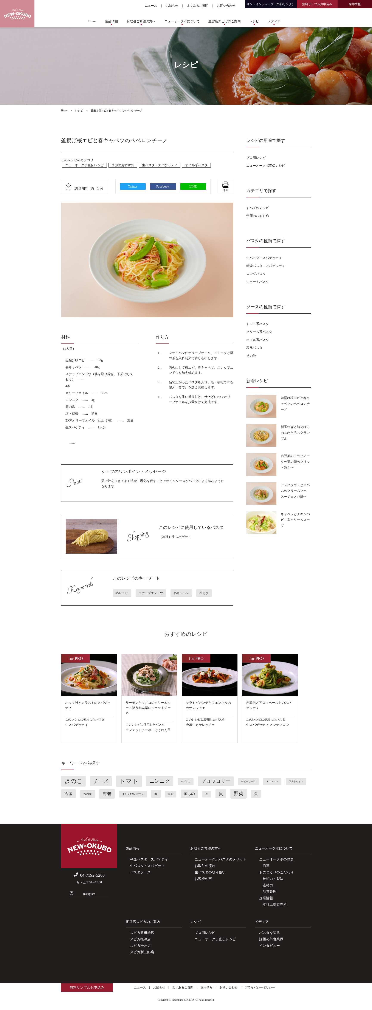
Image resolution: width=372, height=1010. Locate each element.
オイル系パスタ (196, 165)
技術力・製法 (271, 879)
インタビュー (269, 945)
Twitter (132, 186)
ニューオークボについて (182, 21)
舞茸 (170, 794)
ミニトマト (272, 781)
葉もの (189, 794)
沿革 (264, 866)
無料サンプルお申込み (317, 4)
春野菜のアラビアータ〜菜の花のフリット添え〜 (295, 461)
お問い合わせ (226, 5)
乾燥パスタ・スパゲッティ (265, 266)
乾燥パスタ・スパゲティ (149, 859)
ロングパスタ (256, 274)
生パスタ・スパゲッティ (159, 165)
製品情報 (111, 21)
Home (92, 21)
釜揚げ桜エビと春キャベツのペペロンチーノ (295, 403)
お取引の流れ (205, 866)
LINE (193, 186)
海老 (107, 793)
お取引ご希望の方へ (141, 21)
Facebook (162, 186)
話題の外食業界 (271, 939)
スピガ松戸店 (140, 945)
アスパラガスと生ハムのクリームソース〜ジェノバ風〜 (295, 490)
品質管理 (267, 891)
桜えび (204, 593)
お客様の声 (203, 879)
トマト (129, 781)
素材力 (266, 885)
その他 (251, 355)
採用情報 (355, 4)
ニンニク (159, 781)
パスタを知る (269, 933)
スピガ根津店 (140, 939)
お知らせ (172, 5)
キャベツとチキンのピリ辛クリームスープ (295, 519)
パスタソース (140, 872)
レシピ (254, 21)
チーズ (100, 781)
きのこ (73, 781)
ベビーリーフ (248, 781)
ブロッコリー (216, 781)
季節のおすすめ (123, 165)
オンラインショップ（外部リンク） (271, 4)
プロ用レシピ (256, 157)
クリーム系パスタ (259, 332)
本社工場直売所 (273, 904)
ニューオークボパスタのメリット (220, 859)
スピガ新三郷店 (142, 952)
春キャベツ (181, 593)
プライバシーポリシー (260, 987)
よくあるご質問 (197, 5)
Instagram (89, 894)
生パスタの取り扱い (210, 872)
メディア (274, 21)
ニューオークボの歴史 (276, 859)
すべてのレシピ (257, 207)
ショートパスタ (257, 281)
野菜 (238, 793)
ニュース (151, 5)
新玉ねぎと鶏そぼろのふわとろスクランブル (295, 432)
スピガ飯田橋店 (142, 933)
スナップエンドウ (151, 593)
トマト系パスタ (257, 324)
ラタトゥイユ (296, 781)
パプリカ (185, 781)
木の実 (87, 794)
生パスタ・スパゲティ (147, 866)
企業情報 (266, 898)
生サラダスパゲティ (133, 794)
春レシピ (122, 593)
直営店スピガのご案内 (224, 21)
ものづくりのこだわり (276, 872)
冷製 (68, 793)
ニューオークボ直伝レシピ (84, 165)
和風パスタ (254, 347)
